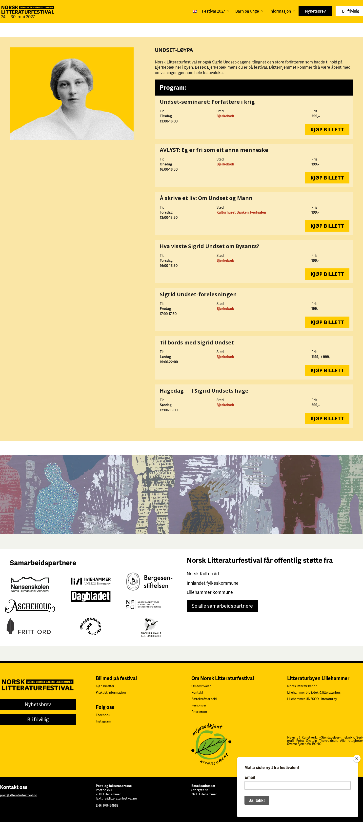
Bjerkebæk (225, 116)
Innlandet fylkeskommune (213, 583)
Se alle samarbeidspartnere (222, 606)
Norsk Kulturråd (203, 574)
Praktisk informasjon (111, 692)
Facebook (103, 715)
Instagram (103, 721)
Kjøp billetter (105, 686)
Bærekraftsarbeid (204, 699)
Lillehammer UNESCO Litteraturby (312, 699)
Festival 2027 (213, 11)
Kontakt (197, 692)
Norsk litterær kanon (302, 686)
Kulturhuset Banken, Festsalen (241, 212)
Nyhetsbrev (315, 11)
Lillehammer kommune (210, 592)
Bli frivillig (350, 11)
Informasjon (280, 11)
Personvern (199, 705)
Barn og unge (247, 11)
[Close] (357, 758)
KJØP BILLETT (327, 129)
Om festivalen (201, 686)
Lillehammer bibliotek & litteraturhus (314, 692)
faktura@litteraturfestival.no (116, 798)
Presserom (199, 712)
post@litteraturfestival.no (18, 795)
